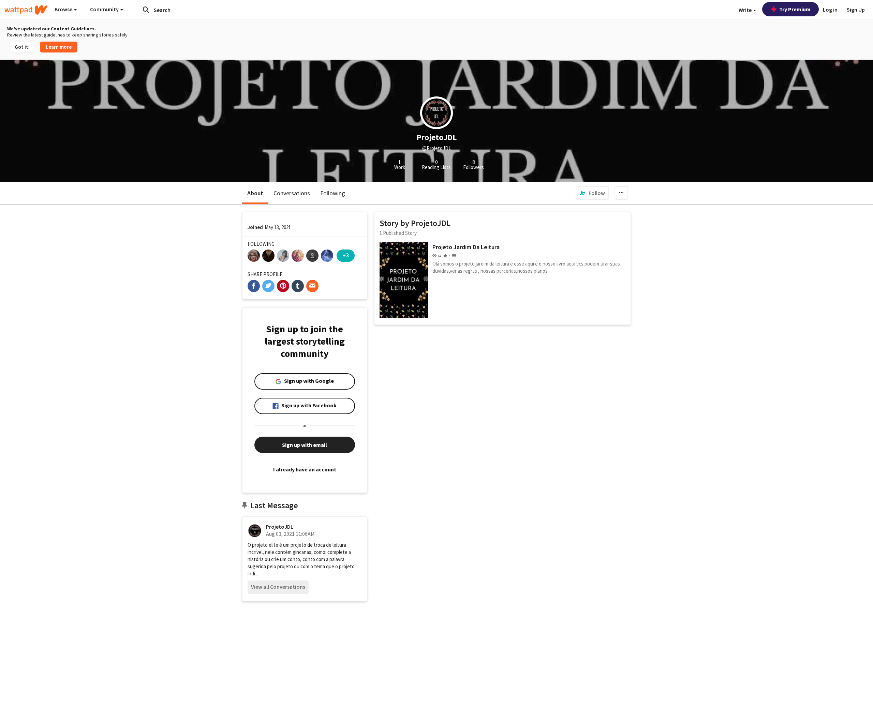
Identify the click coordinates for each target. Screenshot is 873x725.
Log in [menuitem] (830, 9)
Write (746, 9)
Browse (64, 9)
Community (105, 9)
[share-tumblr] (298, 286)
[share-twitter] (268, 286)
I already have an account (304, 469)
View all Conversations (278, 586)
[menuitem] (592, 193)
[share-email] (312, 286)
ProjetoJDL (279, 527)
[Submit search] (145, 9)
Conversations (291, 193)
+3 (345, 255)
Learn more (59, 47)
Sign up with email (304, 444)
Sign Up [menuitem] (856, 9)
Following (332, 193)
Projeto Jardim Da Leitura (466, 247)
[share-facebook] (254, 286)
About (255, 193)
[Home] (25, 10)
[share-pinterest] (283, 286)
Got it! (22, 47)
